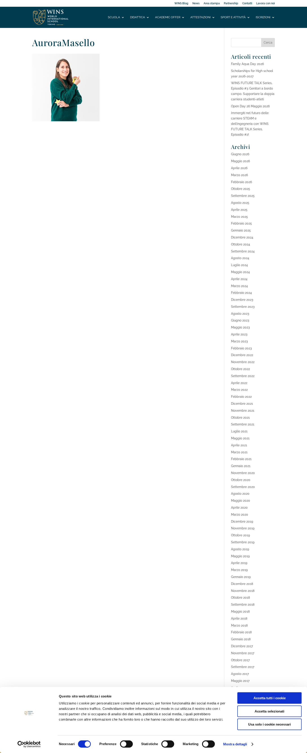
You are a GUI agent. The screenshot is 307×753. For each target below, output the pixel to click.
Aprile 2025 (239, 209)
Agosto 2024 (240, 258)
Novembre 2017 (242, 653)
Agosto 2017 (240, 674)
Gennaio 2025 (241, 230)
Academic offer (167, 17)
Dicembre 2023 (242, 299)
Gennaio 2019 (241, 577)
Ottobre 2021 (240, 417)
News (196, 3)
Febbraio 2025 (241, 223)
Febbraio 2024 (241, 292)
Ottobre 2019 (240, 535)
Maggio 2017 (240, 681)
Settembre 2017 (242, 667)
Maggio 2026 (240, 161)
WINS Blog (181, 3)
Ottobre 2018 (240, 597)
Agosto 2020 (240, 493)
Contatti (247, 3)
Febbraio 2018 (241, 632)
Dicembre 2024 (242, 237)
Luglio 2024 (239, 265)
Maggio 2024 (240, 272)
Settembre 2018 (242, 604)
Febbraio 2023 (241, 348)
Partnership (231, 3)
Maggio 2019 (240, 556)
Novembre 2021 (242, 410)
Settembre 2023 (243, 306)
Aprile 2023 (239, 334)
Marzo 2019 (239, 570)
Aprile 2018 (239, 618)
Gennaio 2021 (240, 466)
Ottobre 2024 (240, 244)
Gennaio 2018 (241, 639)
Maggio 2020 (240, 500)
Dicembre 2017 (242, 646)
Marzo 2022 (239, 389)
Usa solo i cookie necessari (269, 724)
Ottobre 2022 (240, 369)
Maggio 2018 (240, 611)
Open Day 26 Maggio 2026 (250, 106)
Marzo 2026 (239, 175)
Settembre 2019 (242, 542)
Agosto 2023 (240, 313)
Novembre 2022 (242, 362)
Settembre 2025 (243, 196)
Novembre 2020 (243, 473)
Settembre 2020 (243, 487)
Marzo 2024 (239, 286)
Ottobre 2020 (240, 480)
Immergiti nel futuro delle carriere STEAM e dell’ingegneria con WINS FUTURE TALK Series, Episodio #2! (250, 123)
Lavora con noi (265, 3)
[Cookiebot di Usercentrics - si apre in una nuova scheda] (29, 744)
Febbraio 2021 (241, 459)
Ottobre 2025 (240, 189)
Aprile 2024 (239, 279)
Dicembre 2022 (242, 355)
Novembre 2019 (242, 528)
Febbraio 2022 (241, 396)
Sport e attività (233, 17)
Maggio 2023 (240, 327)
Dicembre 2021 (242, 403)
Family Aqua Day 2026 (247, 64)
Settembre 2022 (242, 376)
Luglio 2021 (239, 431)
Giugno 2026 (240, 154)
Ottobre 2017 (240, 660)
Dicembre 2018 (242, 584)
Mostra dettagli (235, 744)
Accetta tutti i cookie (270, 698)
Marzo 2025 (239, 216)
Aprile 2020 (239, 507)
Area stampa (212, 3)
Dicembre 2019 (242, 521)
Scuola (114, 17)
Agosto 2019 (240, 549)
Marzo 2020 (239, 514)
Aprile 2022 (239, 383)
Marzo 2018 (239, 625)
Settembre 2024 (243, 251)
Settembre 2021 (242, 424)
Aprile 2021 (239, 445)
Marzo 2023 (239, 341)
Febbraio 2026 (241, 182)
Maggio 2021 (240, 438)
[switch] (126, 744)
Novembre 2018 (242, 591)
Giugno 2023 (240, 320)
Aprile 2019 (239, 563)
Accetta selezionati (269, 711)
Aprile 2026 (239, 168)
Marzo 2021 (239, 452)
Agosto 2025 (240, 203)
